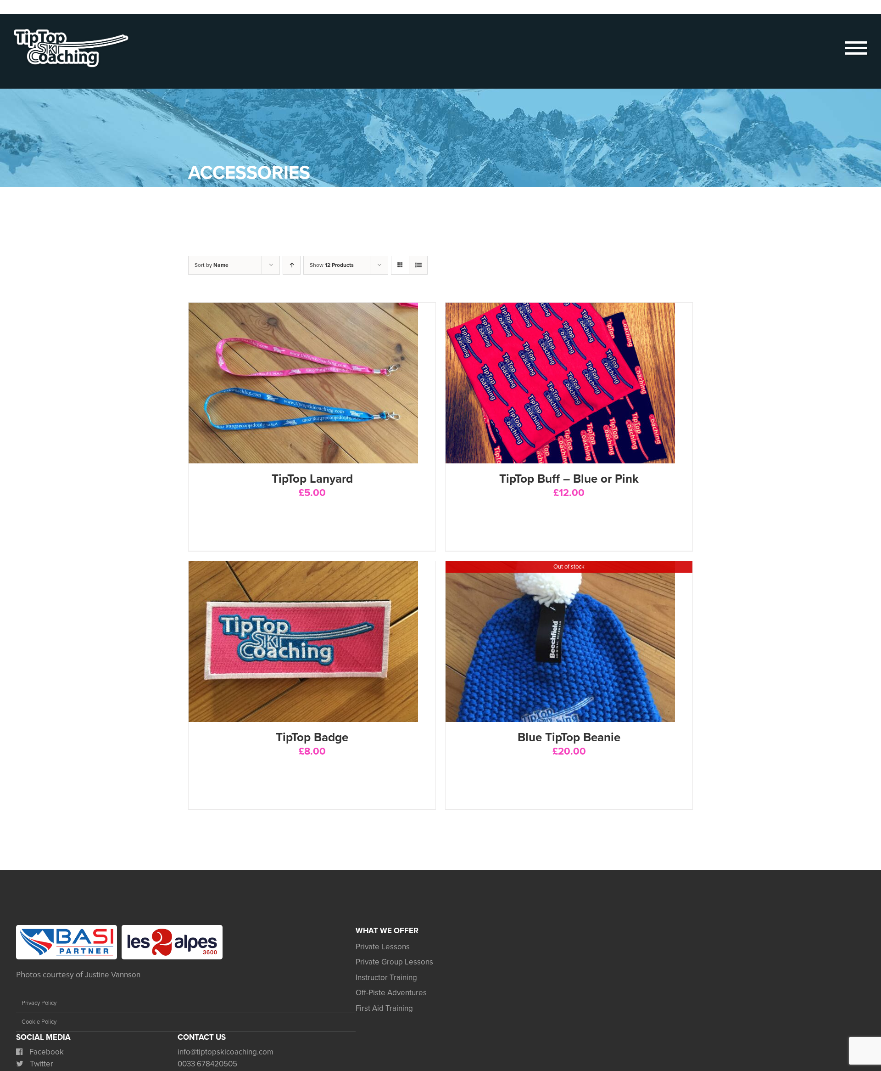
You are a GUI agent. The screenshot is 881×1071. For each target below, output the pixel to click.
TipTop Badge (312, 737)
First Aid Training (384, 1008)
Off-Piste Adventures (391, 993)
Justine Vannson (112, 975)
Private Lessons (383, 947)
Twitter (40, 1064)
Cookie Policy (39, 1022)
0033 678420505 (207, 1064)
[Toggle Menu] (856, 48)
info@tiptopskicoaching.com (225, 1052)
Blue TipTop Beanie (569, 737)
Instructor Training (386, 977)
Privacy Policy (39, 1003)
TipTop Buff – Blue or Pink (569, 479)
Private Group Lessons (394, 962)
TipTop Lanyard (312, 479)
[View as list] (418, 265)
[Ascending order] (292, 265)
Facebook (46, 1052)
